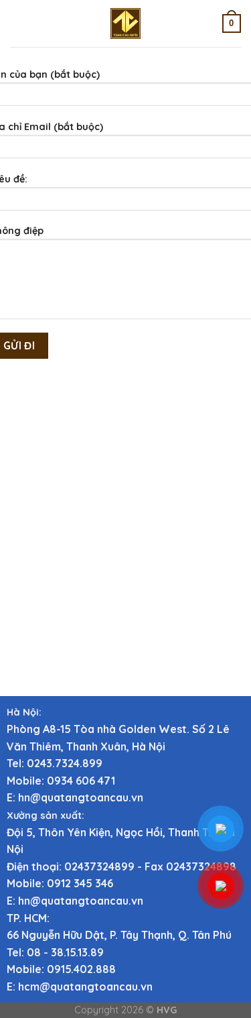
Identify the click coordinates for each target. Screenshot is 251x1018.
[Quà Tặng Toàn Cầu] (126, 23)
